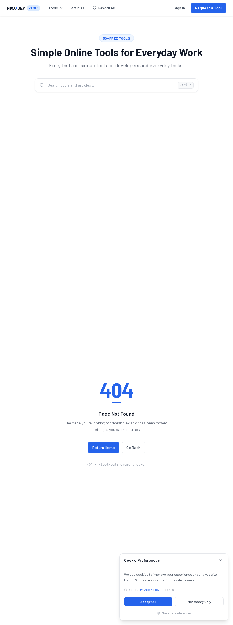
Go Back (133, 447)
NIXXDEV (16, 8)
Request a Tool (208, 7)
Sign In (179, 7)
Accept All (148, 602)
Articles (78, 7)
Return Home (103, 447)
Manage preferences (176, 613)
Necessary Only (199, 602)
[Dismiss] (220, 560)
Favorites (106, 7)
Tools (53, 7)
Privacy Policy (149, 589)
